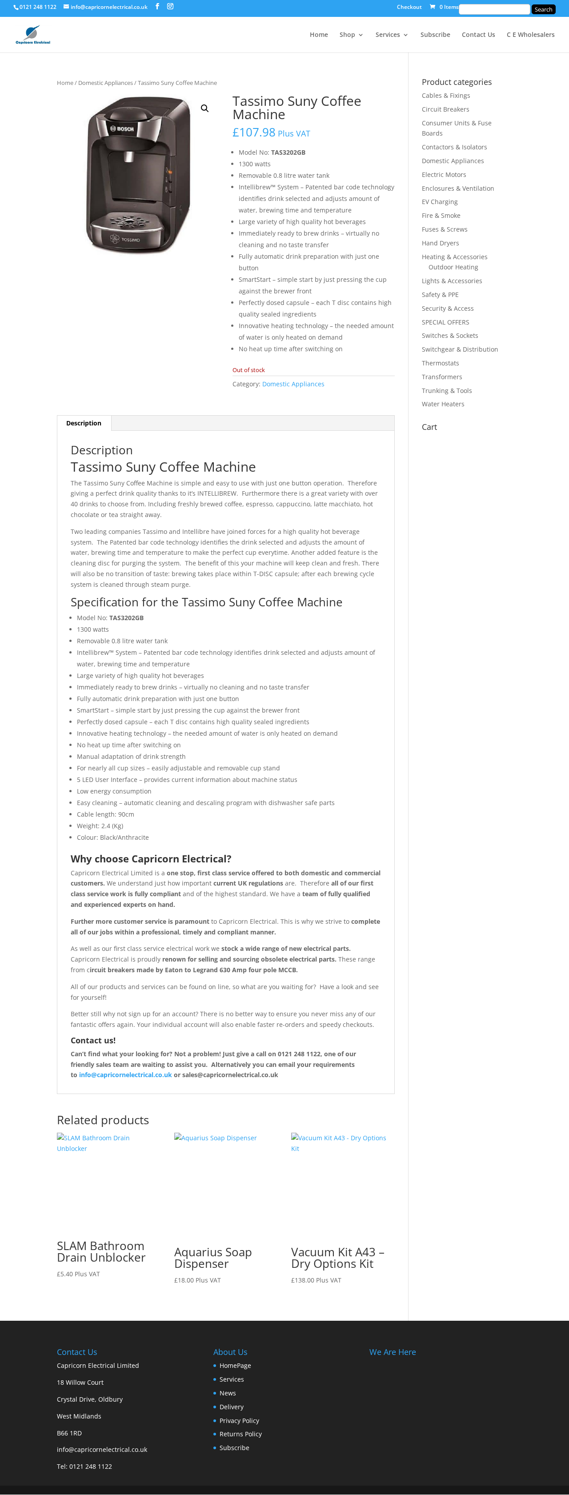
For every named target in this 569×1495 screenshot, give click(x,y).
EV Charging (440, 201)
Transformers (442, 377)
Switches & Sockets (450, 335)
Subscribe (435, 35)
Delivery (232, 1407)
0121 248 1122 (90, 1466)
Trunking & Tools (447, 390)
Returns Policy (241, 1434)
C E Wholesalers (531, 35)
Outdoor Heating (453, 267)
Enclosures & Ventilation (458, 188)
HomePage (235, 1365)
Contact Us (478, 35)
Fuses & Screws (445, 229)
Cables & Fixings (446, 95)
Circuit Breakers (445, 109)
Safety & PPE (440, 294)
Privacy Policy (239, 1420)
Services (388, 35)
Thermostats (440, 363)
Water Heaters (443, 404)
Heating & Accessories (455, 257)
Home (319, 35)
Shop (347, 35)
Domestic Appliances (105, 83)
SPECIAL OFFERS (445, 322)
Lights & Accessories (452, 281)
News (228, 1393)
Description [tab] (83, 423)
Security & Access (448, 308)
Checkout (409, 7)
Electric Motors (444, 174)
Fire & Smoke (441, 215)
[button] (205, 108)
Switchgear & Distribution (460, 349)
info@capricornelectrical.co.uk (102, 1449)
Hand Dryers (440, 243)
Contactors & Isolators (454, 147)
